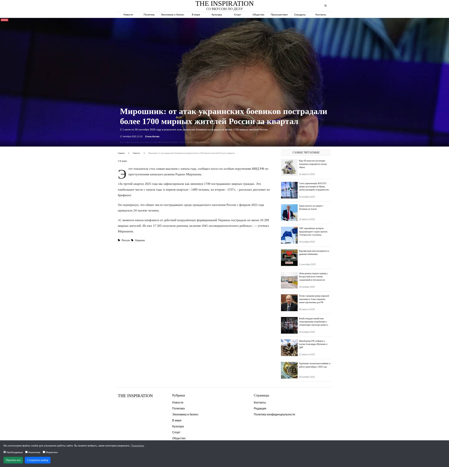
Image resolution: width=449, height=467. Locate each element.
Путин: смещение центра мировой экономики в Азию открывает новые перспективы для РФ (314, 299)
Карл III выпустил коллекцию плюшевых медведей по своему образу (313, 164)
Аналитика (34, 452)
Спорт (237, 14)
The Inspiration (135, 395)
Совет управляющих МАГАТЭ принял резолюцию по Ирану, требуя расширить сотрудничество (314, 186)
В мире (196, 14)
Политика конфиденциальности (274, 414)
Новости (128, 14)
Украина (139, 240)
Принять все (13, 460)
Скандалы (300, 14)
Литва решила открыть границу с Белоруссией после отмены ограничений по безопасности (313, 276)
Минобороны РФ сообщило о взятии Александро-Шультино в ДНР (313, 344)
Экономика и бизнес (172, 14)
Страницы (261, 395)
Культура (217, 14)
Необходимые (14, 452)
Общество (258, 14)
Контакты (321, 14)
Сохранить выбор (37, 460)
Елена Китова (152, 136)
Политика (149, 14)
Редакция (260, 408)
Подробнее (137, 445)
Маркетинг (51, 452)
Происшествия (279, 14)
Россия (125, 240)
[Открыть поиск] (325, 6)
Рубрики (178, 395)
